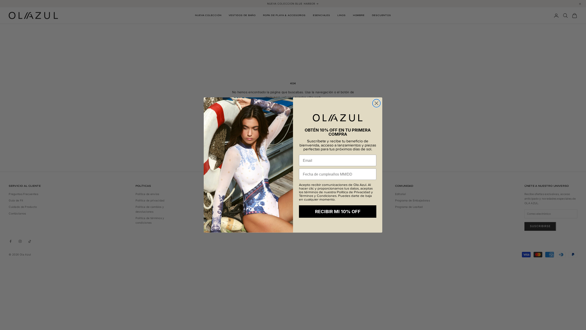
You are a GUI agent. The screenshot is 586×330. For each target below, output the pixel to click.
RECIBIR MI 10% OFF (338, 211)
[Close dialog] (376, 103)
